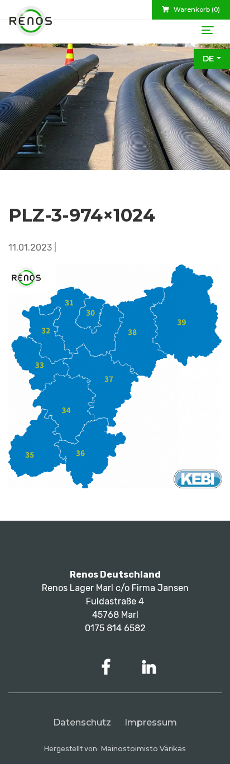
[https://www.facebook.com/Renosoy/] (108, 667)
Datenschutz (82, 722)
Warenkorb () (196, 9)
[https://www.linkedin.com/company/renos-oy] (149, 667)
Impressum (150, 722)
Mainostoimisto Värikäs (143, 748)
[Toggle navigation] (207, 30)
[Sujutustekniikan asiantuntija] (30, 25)
